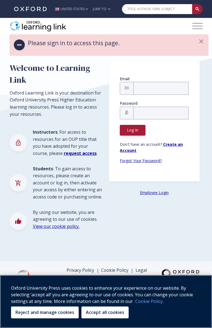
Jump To (100, 9)
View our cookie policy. (56, 226)
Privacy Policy (80, 270)
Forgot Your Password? (141, 160)
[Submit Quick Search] (197, 9)
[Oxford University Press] (30, 9)
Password (128, 103)
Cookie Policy (114, 270)
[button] (73, 9)
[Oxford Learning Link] (51, 26)
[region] (106, 301)
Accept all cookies (105, 312)
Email (124, 78)
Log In (132, 130)
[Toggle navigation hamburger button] (197, 26)
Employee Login (154, 192)
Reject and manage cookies (44, 312)
